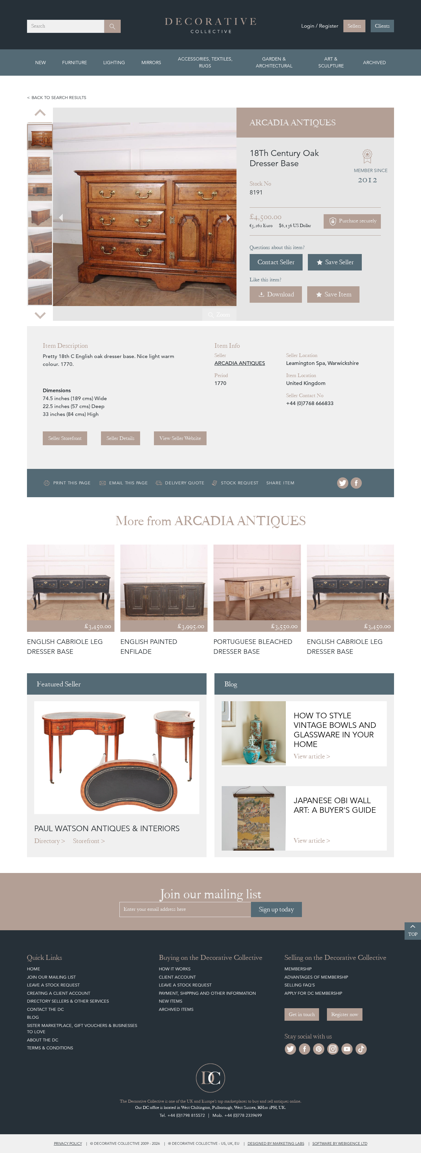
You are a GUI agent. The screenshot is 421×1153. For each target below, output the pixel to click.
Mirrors (151, 62)
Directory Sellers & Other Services (68, 1001)
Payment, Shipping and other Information (207, 993)
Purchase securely (357, 221)
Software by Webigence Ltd (339, 1143)
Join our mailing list (51, 977)
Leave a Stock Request (53, 985)
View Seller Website (180, 438)
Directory (47, 841)
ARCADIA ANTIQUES (239, 363)
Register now (344, 1014)
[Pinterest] (319, 1048)
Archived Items (176, 1009)
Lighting (114, 62)
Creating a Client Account (58, 993)
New (40, 62)
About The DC (42, 1040)
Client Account (177, 977)
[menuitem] (40, 137)
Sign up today (276, 909)
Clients (382, 26)
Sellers (354, 26)
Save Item (338, 294)
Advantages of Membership (316, 977)
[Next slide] (40, 315)
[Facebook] (356, 483)
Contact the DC (45, 1009)
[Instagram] (333, 1048)
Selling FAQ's (300, 985)
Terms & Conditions (50, 1048)
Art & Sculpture (331, 62)
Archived (374, 62)
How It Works (174, 969)
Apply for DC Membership (313, 993)
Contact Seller (276, 262)
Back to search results (59, 97)
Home (33, 969)
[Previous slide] (40, 113)
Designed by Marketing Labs (276, 1143)
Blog (33, 1017)
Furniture (74, 62)
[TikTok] (361, 1048)
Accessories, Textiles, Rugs (205, 62)
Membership (298, 969)
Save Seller (339, 262)
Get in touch (302, 1014)
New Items (170, 1001)
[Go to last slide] (33, 600)
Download (280, 294)
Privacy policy (68, 1143)
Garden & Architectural (274, 62)
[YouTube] (347, 1048)
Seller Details (121, 438)
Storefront (86, 841)
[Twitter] (343, 483)
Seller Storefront (65, 438)
